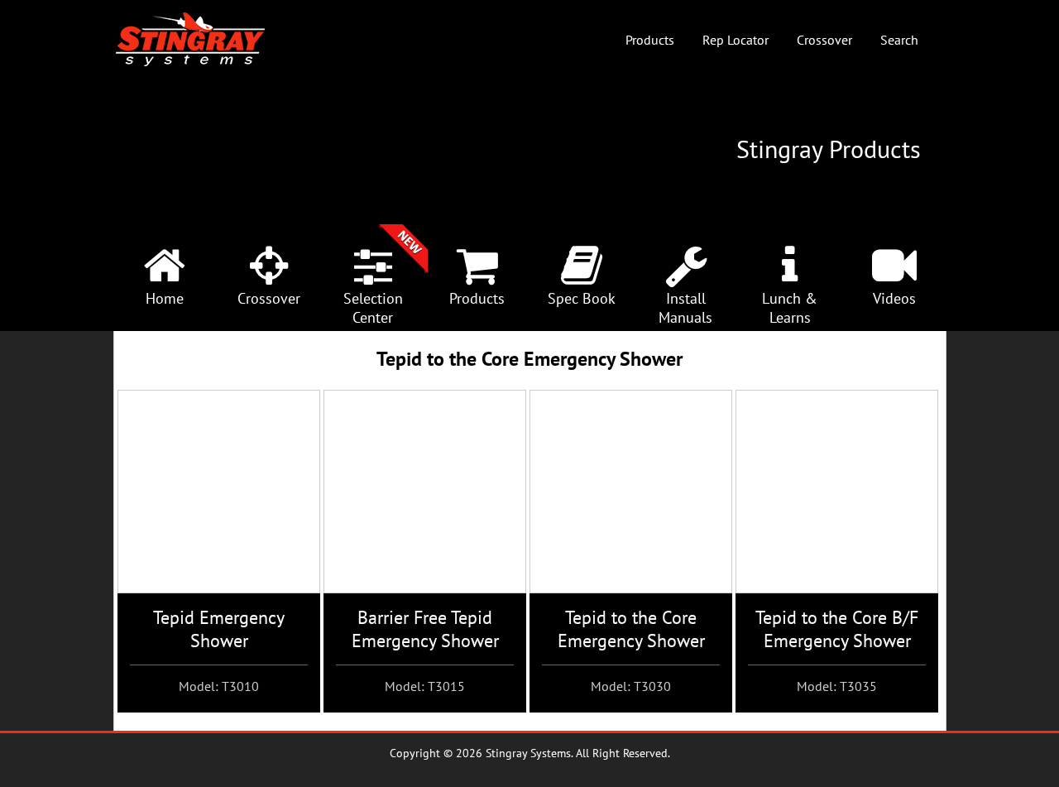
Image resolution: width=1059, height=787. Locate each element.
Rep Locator (735, 39)
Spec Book (582, 298)
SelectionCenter (373, 308)
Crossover (824, 39)
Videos (894, 298)
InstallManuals (685, 308)
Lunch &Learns (789, 308)
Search (899, 39)
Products (649, 39)
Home (165, 298)
